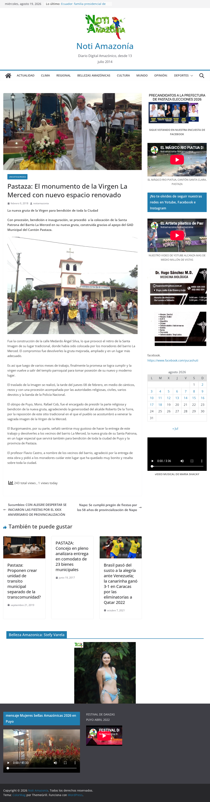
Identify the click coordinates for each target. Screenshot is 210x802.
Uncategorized (17, 176)
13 (177, 398)
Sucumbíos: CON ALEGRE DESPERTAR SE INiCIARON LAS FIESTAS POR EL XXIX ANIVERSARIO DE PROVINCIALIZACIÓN (37, 510)
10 (152, 398)
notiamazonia (41, 203)
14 (185, 398)
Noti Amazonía (105, 45)
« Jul (175, 428)
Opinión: (161, 75)
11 (160, 398)
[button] (191, 76)
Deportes (181, 75)
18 (160, 405)
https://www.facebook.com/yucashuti (172, 360)
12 (169, 398)
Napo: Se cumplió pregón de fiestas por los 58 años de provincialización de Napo (107, 507)
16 (202, 398)
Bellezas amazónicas (93, 75)
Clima (45, 75)
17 (152, 405)
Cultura (123, 75)
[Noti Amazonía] (8, 76)
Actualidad (25, 75)
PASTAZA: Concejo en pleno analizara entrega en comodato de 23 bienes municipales (72, 556)
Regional (63, 75)
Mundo (142, 75)
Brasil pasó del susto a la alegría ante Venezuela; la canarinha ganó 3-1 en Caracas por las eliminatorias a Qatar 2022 (120, 583)
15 (194, 398)
